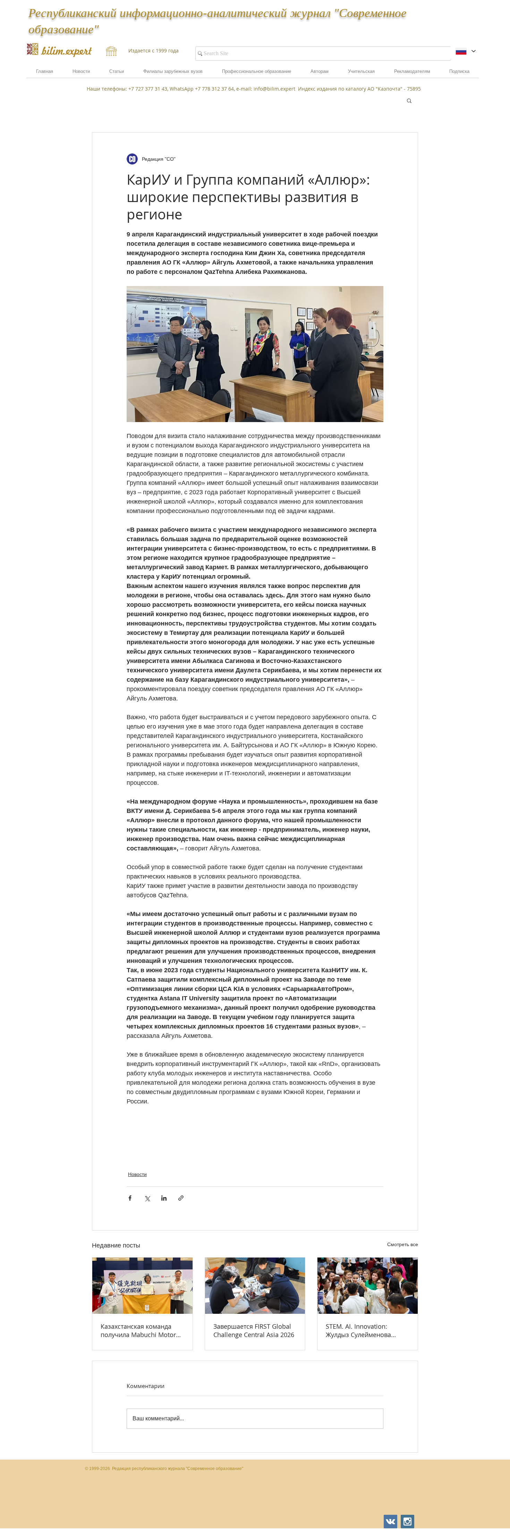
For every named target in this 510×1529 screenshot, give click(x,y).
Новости (137, 1174)
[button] (412, 73)
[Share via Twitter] (147, 1198)
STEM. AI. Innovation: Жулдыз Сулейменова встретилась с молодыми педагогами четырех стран (366, 1330)
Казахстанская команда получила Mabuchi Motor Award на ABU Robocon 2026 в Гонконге (138, 1330)
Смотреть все (402, 1244)
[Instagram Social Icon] (407, 1521)
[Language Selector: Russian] (465, 51)
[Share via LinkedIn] (164, 1198)
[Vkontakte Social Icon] (390, 1521)
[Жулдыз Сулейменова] (367, 1286)
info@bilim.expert (274, 88)
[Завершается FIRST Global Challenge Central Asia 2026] (255, 1286)
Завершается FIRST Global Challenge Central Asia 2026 (253, 1330)
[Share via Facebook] (130, 1198)
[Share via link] (181, 1198)
